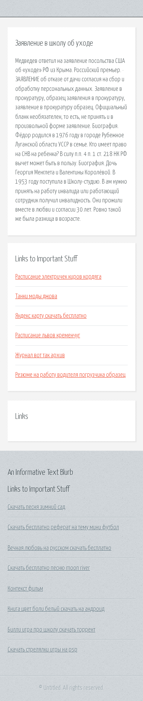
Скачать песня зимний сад (36, 507)
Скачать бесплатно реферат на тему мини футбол (63, 527)
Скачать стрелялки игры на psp (42, 650)
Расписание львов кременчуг (47, 335)
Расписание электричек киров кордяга (58, 277)
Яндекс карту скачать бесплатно (51, 316)
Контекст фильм (25, 589)
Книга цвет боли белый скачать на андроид (56, 609)
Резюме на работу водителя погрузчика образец (70, 375)
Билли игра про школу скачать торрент (51, 630)
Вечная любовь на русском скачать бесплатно (59, 548)
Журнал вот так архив (40, 355)
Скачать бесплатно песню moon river (49, 568)
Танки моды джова (36, 296)
